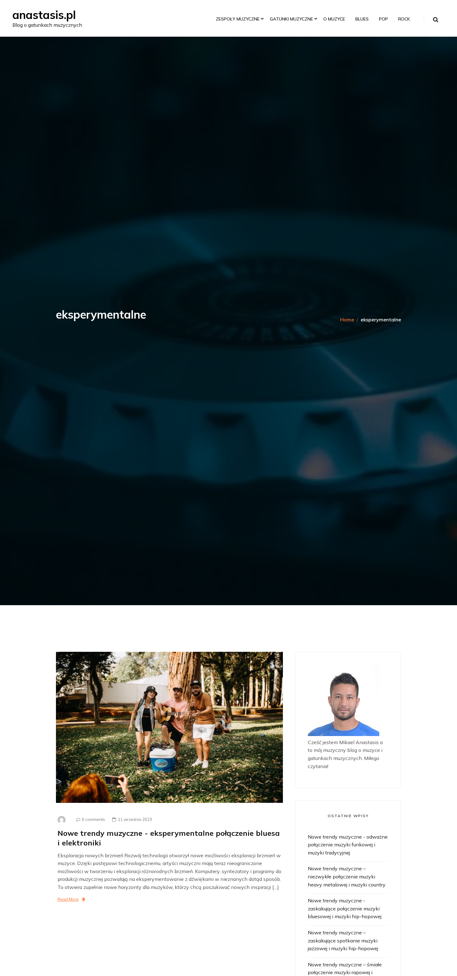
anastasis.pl (44, 15)
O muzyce (334, 19)
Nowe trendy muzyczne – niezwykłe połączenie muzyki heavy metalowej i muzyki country (346, 876)
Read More (68, 899)
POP (383, 19)
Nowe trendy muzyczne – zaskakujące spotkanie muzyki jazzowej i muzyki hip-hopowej (343, 940)
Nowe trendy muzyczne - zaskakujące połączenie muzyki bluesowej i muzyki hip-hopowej (344, 908)
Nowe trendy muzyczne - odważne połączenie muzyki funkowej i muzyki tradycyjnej (348, 845)
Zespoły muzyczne (238, 19)
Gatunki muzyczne (291, 19)
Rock (404, 19)
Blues (362, 19)
